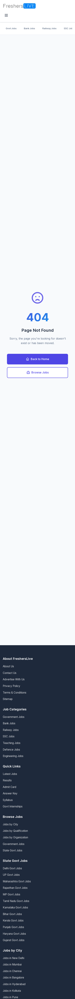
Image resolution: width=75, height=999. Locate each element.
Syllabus (8, 800)
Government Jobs (13, 717)
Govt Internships (12, 806)
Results (7, 780)
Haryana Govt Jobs (14, 933)
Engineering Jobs (13, 756)
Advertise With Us (14, 679)
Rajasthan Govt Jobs (15, 887)
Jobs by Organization (15, 837)
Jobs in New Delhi (13, 958)
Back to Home (40, 359)
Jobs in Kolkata (12, 990)
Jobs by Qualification (15, 830)
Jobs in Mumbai (12, 964)
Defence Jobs (11, 749)
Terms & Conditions (14, 692)
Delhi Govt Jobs (12, 868)
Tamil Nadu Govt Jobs (16, 901)
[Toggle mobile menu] (6, 15)
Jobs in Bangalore (13, 977)
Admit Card (9, 787)
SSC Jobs (8, 736)
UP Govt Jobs (11, 874)
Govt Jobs (11, 28)
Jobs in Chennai (12, 971)
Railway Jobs (49, 28)
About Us (8, 666)
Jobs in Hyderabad (14, 984)
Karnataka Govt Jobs (15, 907)
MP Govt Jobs (11, 894)
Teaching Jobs (11, 743)
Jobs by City (10, 824)
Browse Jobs (40, 372)
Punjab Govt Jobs (13, 927)
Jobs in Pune (10, 997)
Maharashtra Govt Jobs (17, 881)
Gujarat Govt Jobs (13, 940)
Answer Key (10, 793)
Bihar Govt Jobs (12, 914)
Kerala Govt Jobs (13, 920)
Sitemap (8, 699)
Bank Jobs (29, 28)
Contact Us (9, 673)
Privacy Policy (11, 686)
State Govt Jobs (12, 850)
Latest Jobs (10, 774)
